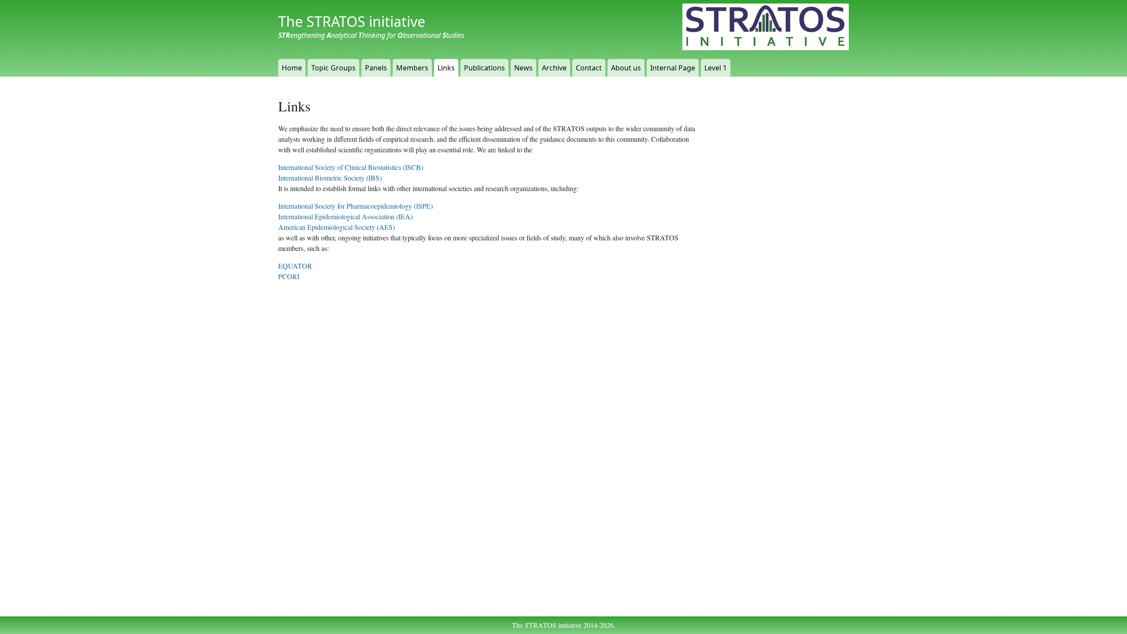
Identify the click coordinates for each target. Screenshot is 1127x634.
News (523, 68)
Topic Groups (333, 68)
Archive (554, 68)
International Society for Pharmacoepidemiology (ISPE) (355, 205)
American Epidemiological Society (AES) (336, 227)
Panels (376, 68)
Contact (589, 68)
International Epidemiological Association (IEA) (345, 216)
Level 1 (715, 68)
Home (292, 68)
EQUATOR (295, 265)
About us (626, 68)
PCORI (288, 276)
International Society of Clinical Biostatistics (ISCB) (350, 167)
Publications (484, 68)
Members (412, 68)
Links (446, 68)
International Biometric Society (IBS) (330, 177)
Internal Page (672, 68)
